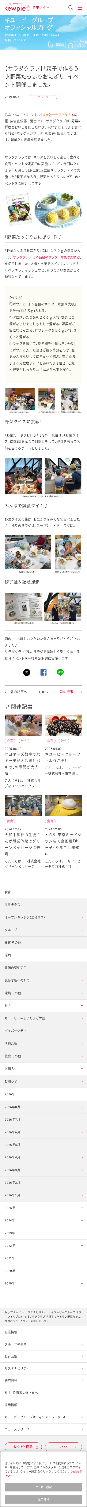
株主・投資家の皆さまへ (21, 1393)
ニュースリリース (17, 1429)
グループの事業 (15, 1344)
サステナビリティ (36, 1312)
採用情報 (11, 1405)
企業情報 (11, 1332)
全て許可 (43, 1499)
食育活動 (11, 1356)
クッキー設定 (43, 1487)
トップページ (13, 1312)
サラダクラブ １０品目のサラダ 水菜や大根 (46, 257)
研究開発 (11, 1380)
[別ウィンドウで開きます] (26, 672)
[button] (80, 8)
